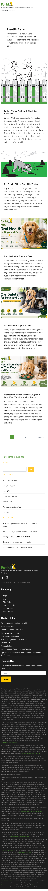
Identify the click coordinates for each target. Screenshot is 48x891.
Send (6, 679)
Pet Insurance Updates (12, 507)
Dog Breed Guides (10, 496)
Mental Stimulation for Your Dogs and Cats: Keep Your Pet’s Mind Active (22, 396)
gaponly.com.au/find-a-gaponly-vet (31, 811)
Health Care (7, 501)
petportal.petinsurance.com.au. (30, 753)
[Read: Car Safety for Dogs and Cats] (24, 302)
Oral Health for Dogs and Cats (18, 256)
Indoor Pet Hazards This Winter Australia (19, 547)
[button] (45, 6)
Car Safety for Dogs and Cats (17, 325)
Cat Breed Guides (9, 486)
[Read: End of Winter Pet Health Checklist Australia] (24, 80)
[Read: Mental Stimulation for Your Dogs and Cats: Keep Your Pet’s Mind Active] (24, 371)
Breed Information (10, 480)
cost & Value (8, 491)
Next (41, 437)
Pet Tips (6, 512)
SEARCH (6, 463)
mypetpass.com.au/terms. (9, 742)
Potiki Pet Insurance (14, 456)
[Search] (31, 469)
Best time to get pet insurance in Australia (20, 531)
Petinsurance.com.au (8, 850)
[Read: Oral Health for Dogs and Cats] (24, 233)
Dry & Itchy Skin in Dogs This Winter (21, 184)
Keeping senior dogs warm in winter (17, 542)
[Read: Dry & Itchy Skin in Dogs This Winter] (24, 163)
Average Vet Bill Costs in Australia (16, 537)
